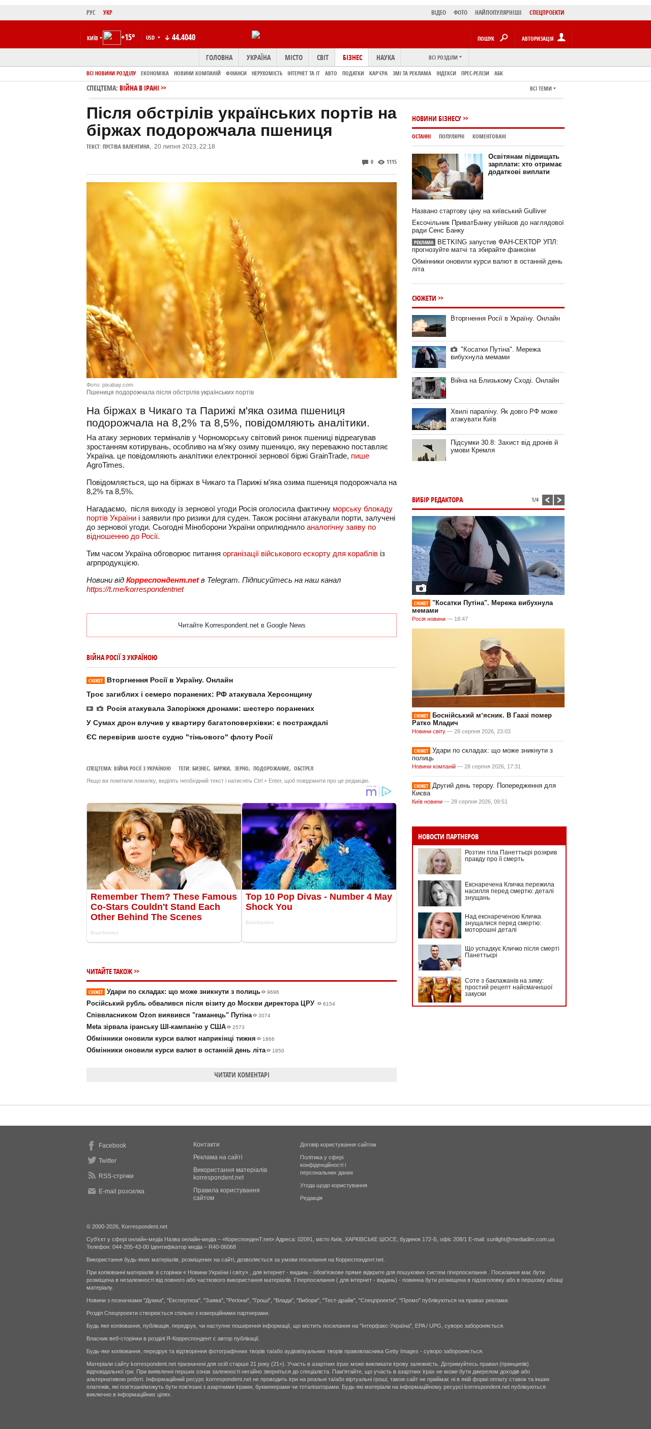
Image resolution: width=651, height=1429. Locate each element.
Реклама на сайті (218, 1157)
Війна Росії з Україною (142, 768)
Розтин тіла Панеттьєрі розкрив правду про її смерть (511, 856)
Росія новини (429, 619)
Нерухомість (267, 73)
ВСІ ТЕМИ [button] (541, 88)
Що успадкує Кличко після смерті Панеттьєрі (512, 952)
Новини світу (429, 731)
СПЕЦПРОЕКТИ (547, 12)
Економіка (155, 73)
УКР (107, 12)
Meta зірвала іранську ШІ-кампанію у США (165, 1027)
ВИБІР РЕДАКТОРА (437, 499)
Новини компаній (197, 73)
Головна (219, 57)
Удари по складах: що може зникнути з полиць (183, 991)
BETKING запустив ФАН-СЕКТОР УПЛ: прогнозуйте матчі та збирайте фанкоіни (485, 245)
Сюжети (424, 298)
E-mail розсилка (121, 1191)
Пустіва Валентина (126, 146)
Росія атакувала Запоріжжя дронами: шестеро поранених (210, 708)
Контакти (206, 1144)
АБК (498, 73)
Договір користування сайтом (338, 1144)
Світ (323, 57)
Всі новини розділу (111, 73)
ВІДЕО (438, 12)
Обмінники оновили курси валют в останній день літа (185, 1050)
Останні (421, 136)
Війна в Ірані (139, 88)
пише (360, 455)
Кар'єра (378, 73)
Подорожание (271, 768)
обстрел (303, 768)
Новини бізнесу (436, 118)
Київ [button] (92, 38)
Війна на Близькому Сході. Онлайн (505, 380)
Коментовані (489, 136)
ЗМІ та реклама (412, 73)
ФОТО (460, 12)
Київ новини (427, 801)
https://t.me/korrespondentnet (135, 589)
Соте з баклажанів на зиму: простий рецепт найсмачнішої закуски (508, 987)
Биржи (222, 768)
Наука (385, 57)
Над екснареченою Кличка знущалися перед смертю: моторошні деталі (503, 923)
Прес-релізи (475, 73)
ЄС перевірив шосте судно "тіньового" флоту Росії (179, 737)
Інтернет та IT (303, 73)
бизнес (200, 768)
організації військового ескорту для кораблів (300, 553)
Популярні (451, 136)
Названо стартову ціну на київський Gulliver (479, 211)
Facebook (112, 1145)
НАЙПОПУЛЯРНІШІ (498, 12)
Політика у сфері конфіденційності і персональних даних (326, 1165)
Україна (259, 57)
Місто (294, 57)
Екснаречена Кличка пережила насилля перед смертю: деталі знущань (509, 891)
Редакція (311, 1198)
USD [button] (151, 37)
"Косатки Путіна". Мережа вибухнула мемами (496, 353)
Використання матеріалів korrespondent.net (230, 1173)
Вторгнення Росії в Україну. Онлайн (160, 680)
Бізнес (352, 57)
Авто (331, 73)
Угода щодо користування (333, 1185)
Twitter (107, 1160)
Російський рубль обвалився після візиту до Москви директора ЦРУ (210, 1003)
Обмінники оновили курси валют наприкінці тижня (180, 1038)
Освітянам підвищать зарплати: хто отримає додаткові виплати (525, 164)
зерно (241, 768)
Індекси (446, 73)
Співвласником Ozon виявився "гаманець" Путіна (178, 1015)
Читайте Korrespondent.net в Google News (242, 625)
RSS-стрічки (116, 1176)
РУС (91, 12)
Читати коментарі (242, 1074)
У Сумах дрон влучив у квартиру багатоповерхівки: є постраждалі (207, 723)
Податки (353, 73)
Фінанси (236, 73)
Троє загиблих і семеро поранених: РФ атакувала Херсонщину (199, 694)
